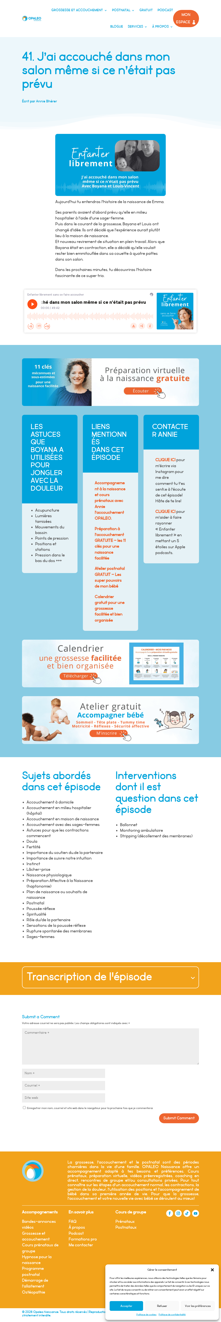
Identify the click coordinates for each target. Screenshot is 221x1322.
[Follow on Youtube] (195, 1213)
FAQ (73, 1221)
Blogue (116, 27)
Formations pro (83, 1239)
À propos (160, 27)
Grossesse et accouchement (77, 10)
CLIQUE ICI (165, 459)
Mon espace (183, 19)
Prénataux (125, 1221)
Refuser (162, 1306)
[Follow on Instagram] (178, 1213)
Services (135, 27)
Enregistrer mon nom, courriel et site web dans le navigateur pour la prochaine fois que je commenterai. (90, 1108)
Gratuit (146, 10)
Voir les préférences (198, 1306)
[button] (212, 1270)
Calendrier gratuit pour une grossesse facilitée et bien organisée (110, 608)
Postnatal (121, 10)
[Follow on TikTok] (186, 1213)
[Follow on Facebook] (169, 1213)
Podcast (165, 10)
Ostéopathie (33, 1292)
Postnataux (126, 1227)
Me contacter (81, 1245)
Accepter (126, 1306)
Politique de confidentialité (172, 1314)
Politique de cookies (146, 1314)
